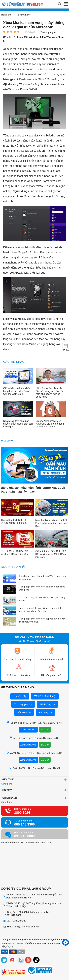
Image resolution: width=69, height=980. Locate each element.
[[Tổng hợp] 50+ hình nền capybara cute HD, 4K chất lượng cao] (9, 622)
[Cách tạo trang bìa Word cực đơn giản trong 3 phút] (9, 600)
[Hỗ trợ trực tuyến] (65, 942)
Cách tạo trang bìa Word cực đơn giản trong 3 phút (42, 599)
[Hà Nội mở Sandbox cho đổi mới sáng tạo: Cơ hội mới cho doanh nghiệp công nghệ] (51, 376)
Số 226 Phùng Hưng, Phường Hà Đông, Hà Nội (36, 738)
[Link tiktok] (36, 960)
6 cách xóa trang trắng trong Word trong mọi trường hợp (42, 577)
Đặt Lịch (45, 729)
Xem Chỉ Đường (28, 729)
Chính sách (9, 798)
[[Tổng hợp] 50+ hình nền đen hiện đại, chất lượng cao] (9, 590)
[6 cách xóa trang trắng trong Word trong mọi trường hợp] (9, 579)
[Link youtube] (28, 960)
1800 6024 (22, 812)
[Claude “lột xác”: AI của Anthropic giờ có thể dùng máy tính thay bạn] (51, 409)
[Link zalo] (20, 960)
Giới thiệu (8, 779)
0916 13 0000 (24, 836)
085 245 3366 (24, 824)
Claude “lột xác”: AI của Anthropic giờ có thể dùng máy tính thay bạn (50, 424)
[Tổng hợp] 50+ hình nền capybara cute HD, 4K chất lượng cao (42, 620)
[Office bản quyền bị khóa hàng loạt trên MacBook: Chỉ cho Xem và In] (18, 376)
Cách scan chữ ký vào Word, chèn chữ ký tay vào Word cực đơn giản (41, 609)
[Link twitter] (4, 960)
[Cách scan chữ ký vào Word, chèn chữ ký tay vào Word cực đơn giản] (9, 611)
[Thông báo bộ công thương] (39, 971)
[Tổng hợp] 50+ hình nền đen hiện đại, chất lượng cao (42, 588)
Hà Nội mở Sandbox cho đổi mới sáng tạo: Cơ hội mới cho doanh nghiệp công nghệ (49, 392)
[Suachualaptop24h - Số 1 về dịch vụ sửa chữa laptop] (17, 4)
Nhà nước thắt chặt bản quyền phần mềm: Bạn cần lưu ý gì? (18, 424)
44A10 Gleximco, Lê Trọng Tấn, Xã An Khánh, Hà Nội (36, 753)
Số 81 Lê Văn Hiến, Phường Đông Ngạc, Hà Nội (36, 768)
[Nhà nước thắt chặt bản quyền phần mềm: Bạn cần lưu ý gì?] (18, 409)
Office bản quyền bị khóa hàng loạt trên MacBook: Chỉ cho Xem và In (16, 391)
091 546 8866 (14, 915)
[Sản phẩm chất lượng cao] (13, 972)
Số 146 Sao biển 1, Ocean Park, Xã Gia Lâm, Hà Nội (36, 723)
